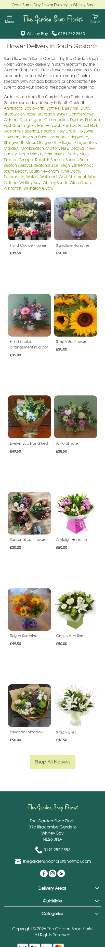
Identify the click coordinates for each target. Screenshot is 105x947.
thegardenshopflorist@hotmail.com (57, 861)
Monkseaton (32, 148)
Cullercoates (56, 119)
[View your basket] (95, 18)
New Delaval (73, 148)
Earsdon (92, 119)
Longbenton (84, 142)
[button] (52, 887)
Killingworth (78, 137)
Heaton (48, 131)
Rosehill (42, 159)
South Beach (15, 171)
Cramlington (30, 119)
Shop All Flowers (52, 762)
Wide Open (80, 182)
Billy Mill (71, 108)
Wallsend (48, 176)
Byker (62, 114)
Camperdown (82, 114)
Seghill (66, 165)
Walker (32, 176)
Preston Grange (18, 159)
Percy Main (78, 154)
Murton (52, 148)
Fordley (69, 125)
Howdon (11, 137)
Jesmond (57, 137)
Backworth (34, 108)
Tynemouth (14, 176)
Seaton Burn (77, 159)
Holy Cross (66, 131)
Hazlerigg (30, 131)
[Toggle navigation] (9, 18)
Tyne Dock (70, 171)
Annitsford (13, 108)
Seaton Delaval (18, 165)
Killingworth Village (54, 142)
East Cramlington (19, 125)
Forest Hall (87, 125)
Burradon (46, 114)
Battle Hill (54, 108)
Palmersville (55, 154)
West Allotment (72, 176)
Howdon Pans (34, 137)
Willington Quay (37, 188)
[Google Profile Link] (61, 873)
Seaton (57, 159)
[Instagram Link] (53, 873)
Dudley (76, 119)
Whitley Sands (55, 182)
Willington (12, 188)
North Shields (30, 154)
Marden (11, 148)
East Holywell (49, 125)
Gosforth (12, 131)
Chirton (10, 119)
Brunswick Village (20, 114)
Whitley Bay (30, 182)
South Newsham (44, 171)
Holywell (85, 131)
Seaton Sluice (46, 165)
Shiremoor (83, 165)
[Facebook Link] (44, 873)
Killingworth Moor (19, 142)
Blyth (85, 108)
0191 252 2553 (71, 33)
